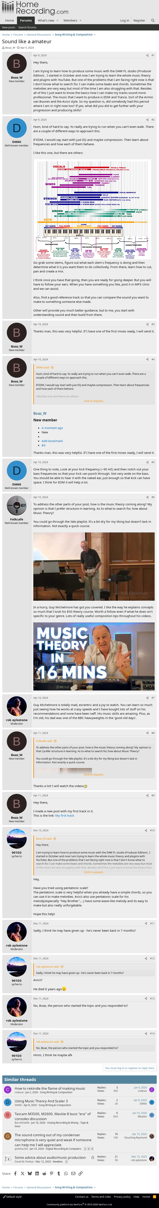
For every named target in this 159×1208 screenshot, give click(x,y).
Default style (14, 1196)
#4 (153, 359)
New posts (8, 27)
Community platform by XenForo (79, 1204)
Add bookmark (52, 441)
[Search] (153, 20)
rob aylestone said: (47, 966)
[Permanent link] (48, 414)
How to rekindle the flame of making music (50, 1088)
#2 (153, 119)
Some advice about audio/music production (50, 1157)
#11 (152, 923)
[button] (57, 20)
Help (136, 1196)
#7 (153, 698)
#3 (153, 324)
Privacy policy (122, 1196)
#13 (152, 998)
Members (70, 20)
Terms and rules (101, 1196)
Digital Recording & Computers (63, 1148)
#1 (153, 55)
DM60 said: (42, 367)
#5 (153, 462)
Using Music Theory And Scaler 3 (41, 1101)
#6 (153, 497)
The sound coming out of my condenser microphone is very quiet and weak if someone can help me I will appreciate (53, 1139)
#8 (153, 733)
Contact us (81, 1196)
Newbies (58, 1161)
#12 (152, 958)
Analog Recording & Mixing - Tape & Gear (51, 1124)
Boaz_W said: (44, 838)
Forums (26, 20)
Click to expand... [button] (94, 401)
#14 (152, 1033)
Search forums (27, 27)
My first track (64, 815)
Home (9, 20)
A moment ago (52, 428)
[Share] (147, 55)
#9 (153, 795)
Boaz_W (39, 413)
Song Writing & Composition (56, 1092)
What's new (46, 20)
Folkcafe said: (44, 741)
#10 (152, 830)
